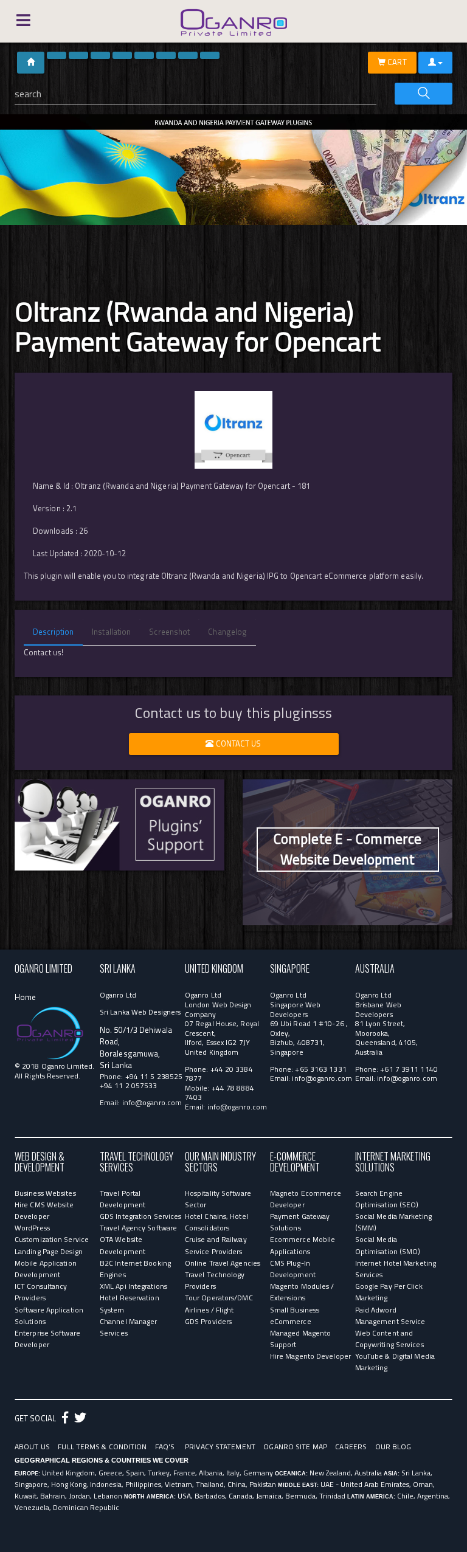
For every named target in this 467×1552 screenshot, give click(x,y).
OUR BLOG (393, 1446)
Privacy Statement (220, 1446)
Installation (111, 632)
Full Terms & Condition (102, 1446)
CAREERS (351, 1446)
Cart (396, 62)
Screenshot (169, 632)
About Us (32, 1446)
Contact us (237, 743)
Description (53, 632)
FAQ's (165, 1446)
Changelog (227, 632)
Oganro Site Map (295, 1446)
